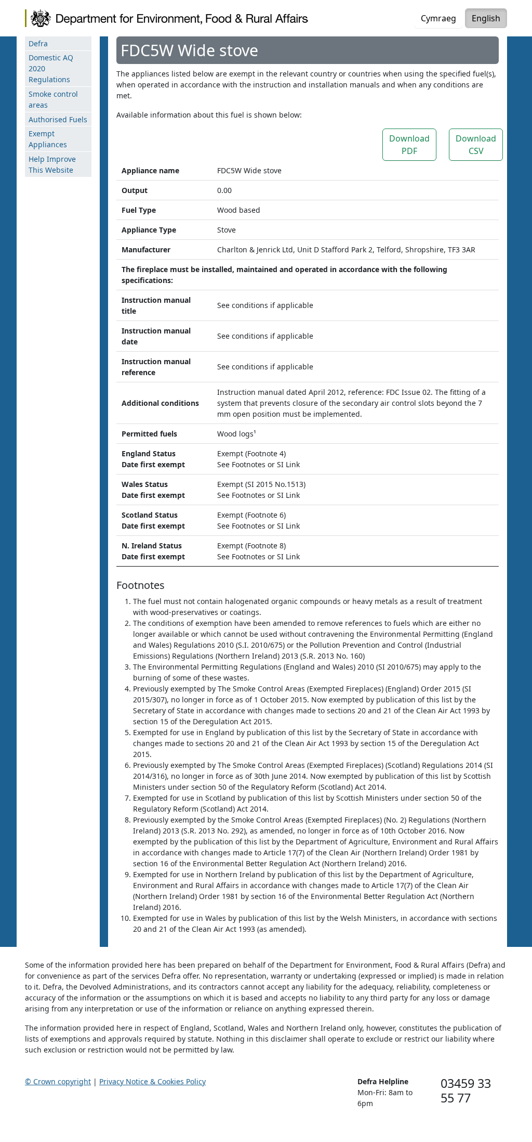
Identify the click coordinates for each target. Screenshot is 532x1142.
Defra (38, 43)
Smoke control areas (53, 99)
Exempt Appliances (48, 139)
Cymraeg (438, 18)
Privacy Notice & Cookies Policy (152, 1081)
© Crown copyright (58, 1081)
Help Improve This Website (52, 164)
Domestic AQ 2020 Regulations (51, 68)
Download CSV (476, 145)
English (486, 18)
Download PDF (409, 145)
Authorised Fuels (58, 119)
